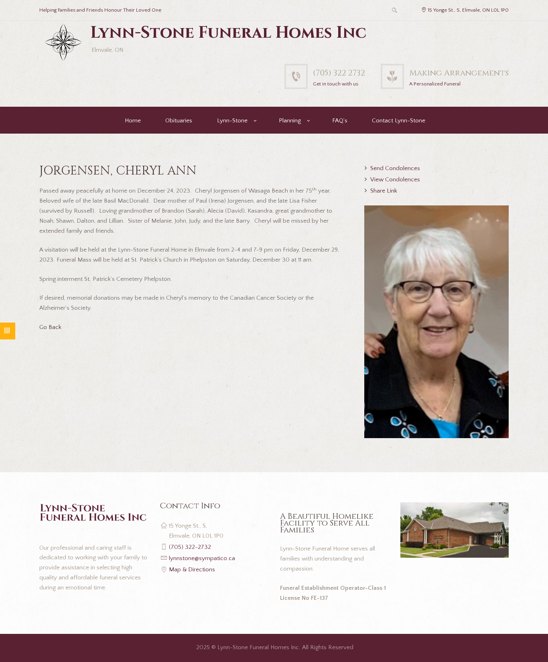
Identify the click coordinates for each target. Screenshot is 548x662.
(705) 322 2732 (339, 72)
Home (133, 120)
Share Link (383, 190)
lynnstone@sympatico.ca (202, 558)
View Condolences (395, 179)
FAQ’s (339, 120)
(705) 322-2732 (190, 547)
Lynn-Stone (232, 120)
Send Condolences (395, 168)
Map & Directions (192, 569)
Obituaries (178, 120)
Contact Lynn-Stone (398, 120)
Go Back (50, 327)
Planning (290, 120)
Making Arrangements (459, 72)
